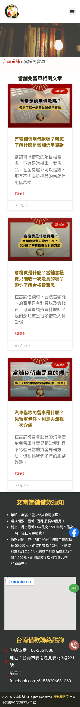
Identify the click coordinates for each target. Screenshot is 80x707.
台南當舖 (11, 61)
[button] (72, 11)
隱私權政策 (61, 696)
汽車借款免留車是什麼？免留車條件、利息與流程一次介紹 (39, 419)
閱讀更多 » (21, 193)
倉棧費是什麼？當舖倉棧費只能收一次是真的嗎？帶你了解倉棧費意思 (39, 279)
